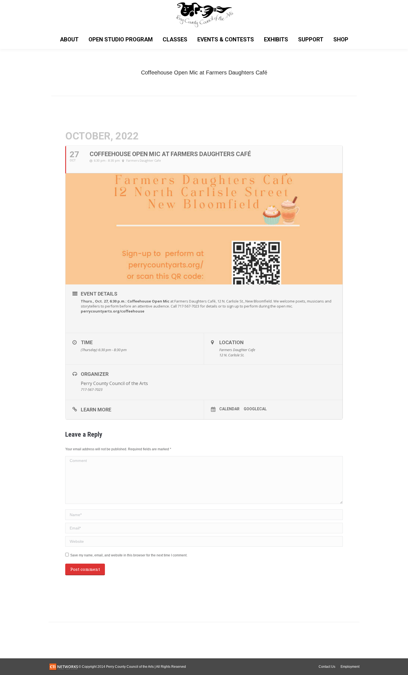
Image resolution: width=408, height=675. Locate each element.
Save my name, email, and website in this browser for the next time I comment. (128, 555)
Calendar (229, 409)
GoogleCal (255, 409)
